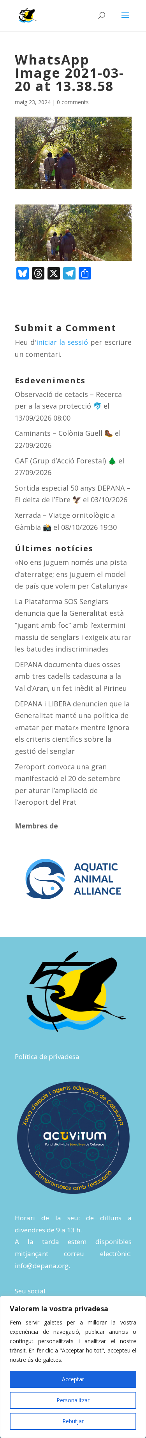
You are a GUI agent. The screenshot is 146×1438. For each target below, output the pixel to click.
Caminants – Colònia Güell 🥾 (64, 433)
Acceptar (73, 1379)
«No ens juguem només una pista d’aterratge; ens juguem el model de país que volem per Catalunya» (71, 574)
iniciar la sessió (62, 342)
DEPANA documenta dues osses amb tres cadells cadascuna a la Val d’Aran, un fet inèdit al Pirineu (71, 676)
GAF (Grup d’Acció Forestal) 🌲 (65, 460)
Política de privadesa (47, 1056)
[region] (73, 1367)
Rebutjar (73, 1421)
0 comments (73, 102)
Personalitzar (73, 1400)
